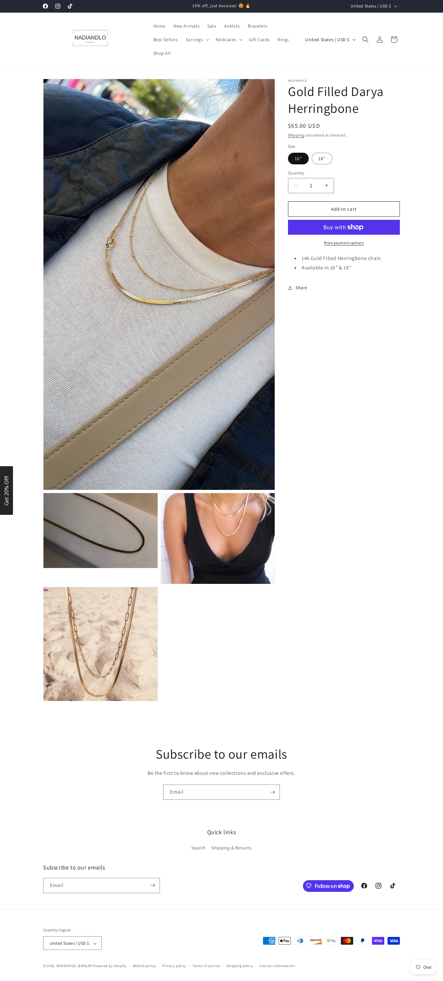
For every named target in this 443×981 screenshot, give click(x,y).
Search (198, 848)
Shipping (296, 135)
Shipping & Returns (231, 848)
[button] (197, 39)
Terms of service (206, 965)
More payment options (344, 242)
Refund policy (144, 965)
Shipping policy (239, 965)
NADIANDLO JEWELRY (74, 966)
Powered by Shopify (109, 966)
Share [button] (301, 287)
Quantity (296, 172)
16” (298, 158)
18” (322, 158)
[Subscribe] (272, 792)
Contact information (276, 965)
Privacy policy (174, 965)
